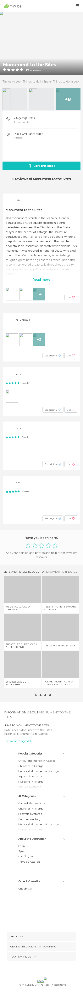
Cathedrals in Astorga (31, 803)
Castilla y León (27, 856)
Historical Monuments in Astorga (26, 734)
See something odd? (18, 741)
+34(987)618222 (24, 118)
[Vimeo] (45, 970)
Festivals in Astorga (30, 813)
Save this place (44, 166)
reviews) (37, 70)
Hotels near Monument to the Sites (28, 730)
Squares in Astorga (30, 776)
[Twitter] (40, 970)
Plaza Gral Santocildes (28, 134)
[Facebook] (35, 970)
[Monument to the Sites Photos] (41, 43)
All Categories (27, 796)
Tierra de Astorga (29, 861)
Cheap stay (25, 888)
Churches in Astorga (30, 765)
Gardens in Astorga (30, 819)
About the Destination (32, 839)
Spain (21, 851)
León (21, 845)
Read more (41, 279)
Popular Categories (30, 753)
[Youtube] (50, 970)
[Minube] (12, 6)
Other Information (29, 881)
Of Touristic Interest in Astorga (37, 760)
